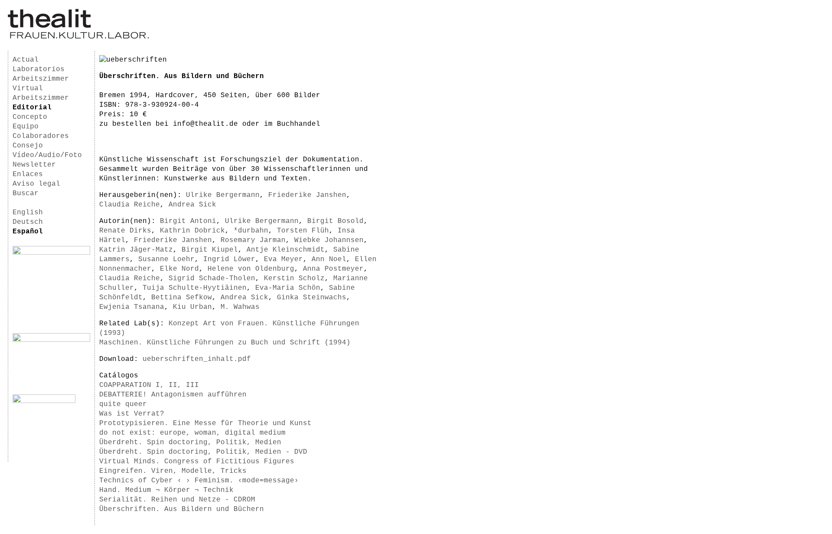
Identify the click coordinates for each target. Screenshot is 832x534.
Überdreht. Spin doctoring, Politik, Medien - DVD (203, 452)
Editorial (32, 107)
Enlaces (28, 174)
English (28, 212)
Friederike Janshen (307, 195)
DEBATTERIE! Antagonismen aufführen (173, 395)
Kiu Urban (192, 307)
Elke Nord (179, 269)
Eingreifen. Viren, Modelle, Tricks (173, 471)
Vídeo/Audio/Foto (47, 155)
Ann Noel (329, 259)
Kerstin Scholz (294, 278)
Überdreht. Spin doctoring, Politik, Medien (190, 442)
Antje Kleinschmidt (286, 250)
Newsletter (34, 165)
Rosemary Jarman (253, 240)
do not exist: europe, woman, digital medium (192, 433)
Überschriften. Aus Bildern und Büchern (181, 509)
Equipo (26, 127)
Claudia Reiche (129, 205)
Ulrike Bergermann (223, 195)
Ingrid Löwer (229, 259)
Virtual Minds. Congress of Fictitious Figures (196, 461)
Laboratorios (39, 69)
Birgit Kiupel (210, 250)
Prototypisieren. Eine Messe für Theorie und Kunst (205, 423)
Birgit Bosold (335, 221)
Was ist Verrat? (131, 414)
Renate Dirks (125, 231)
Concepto (30, 117)
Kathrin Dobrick (192, 231)
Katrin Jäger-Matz (136, 250)
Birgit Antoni (188, 221)
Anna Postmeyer (333, 269)
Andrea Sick (192, 205)
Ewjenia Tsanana (131, 307)
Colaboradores (41, 136)
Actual (26, 60)
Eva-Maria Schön (287, 288)
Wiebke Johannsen (329, 240)
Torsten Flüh (303, 231)
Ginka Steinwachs (311, 297)
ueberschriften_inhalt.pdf (197, 359)
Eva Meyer (283, 259)
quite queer (123, 404)
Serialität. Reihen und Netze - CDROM (177, 500)
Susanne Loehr (166, 259)
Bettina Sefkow (181, 297)
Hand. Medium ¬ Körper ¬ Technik (166, 490)
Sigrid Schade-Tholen (212, 278)
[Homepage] (78, 37)
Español (28, 232)
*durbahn (251, 231)
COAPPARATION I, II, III (149, 385)
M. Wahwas (240, 307)
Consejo (28, 146)
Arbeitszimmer (41, 79)
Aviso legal (36, 184)
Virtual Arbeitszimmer (41, 93)
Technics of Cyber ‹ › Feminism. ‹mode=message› (199, 481)
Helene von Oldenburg (251, 269)
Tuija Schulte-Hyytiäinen (195, 288)
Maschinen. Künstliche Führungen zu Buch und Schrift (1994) (225, 343)
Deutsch (28, 222)
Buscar (26, 193)
